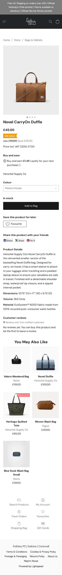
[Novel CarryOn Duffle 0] (31, 80)
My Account (43, 504)
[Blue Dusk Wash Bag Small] (16, 454)
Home (6, 40)
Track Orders (19, 516)
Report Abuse (31, 561)
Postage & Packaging (16, 556)
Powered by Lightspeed (31, 566)
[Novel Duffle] (45, 360)
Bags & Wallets (33, 40)
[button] (31, 22)
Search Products (19, 504)
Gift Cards (43, 528)
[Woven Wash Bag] (45, 405)
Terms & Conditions (16, 552)
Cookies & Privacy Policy (43, 552)
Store (17, 40)
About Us (52, 556)
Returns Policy (37, 556)
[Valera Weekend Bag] (16, 360)
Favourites (43, 516)
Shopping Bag (19, 528)
